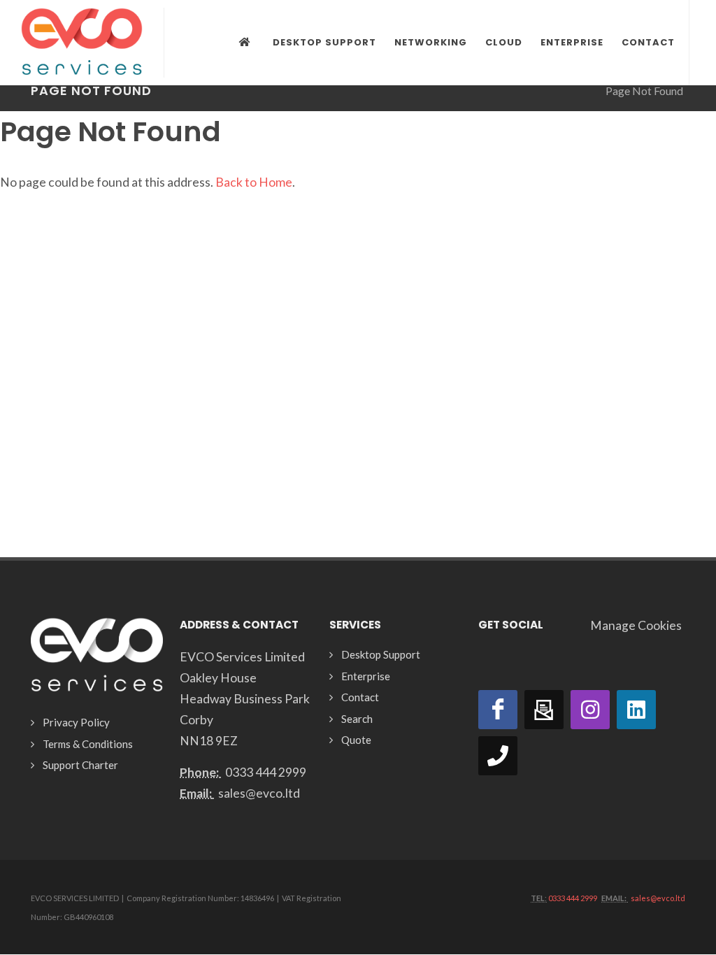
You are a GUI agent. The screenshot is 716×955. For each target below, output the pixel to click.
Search (357, 718)
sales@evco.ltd (259, 793)
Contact (360, 697)
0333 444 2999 (265, 772)
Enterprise (365, 676)
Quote (356, 739)
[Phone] (497, 755)
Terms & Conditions (88, 744)
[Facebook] (497, 709)
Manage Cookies (636, 625)
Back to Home (253, 182)
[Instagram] (590, 709)
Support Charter (80, 765)
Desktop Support (380, 654)
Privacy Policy (76, 722)
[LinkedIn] (636, 709)
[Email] (544, 709)
